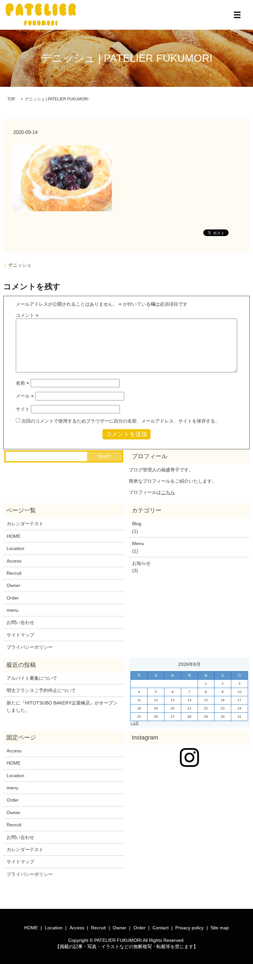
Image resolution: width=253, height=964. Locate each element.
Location (15, 548)
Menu (138, 543)
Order (13, 598)
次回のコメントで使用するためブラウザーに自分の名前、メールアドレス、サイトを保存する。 (120, 421)
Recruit (14, 573)
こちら (168, 492)
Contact (161, 927)
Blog (136, 523)
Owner (13, 585)
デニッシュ (19, 265)
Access (14, 561)
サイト (23, 409)
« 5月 (134, 723)
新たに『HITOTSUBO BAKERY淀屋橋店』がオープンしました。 (62, 706)
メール (25, 395)
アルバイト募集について (32, 678)
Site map (220, 927)
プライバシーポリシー (30, 647)
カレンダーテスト (25, 523)
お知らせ (141, 563)
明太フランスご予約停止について (41, 690)
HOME (13, 536)
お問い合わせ (20, 622)
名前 (22, 383)
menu (12, 610)
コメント (27, 315)
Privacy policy (189, 927)
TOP (11, 99)
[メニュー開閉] (237, 15)
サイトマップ (20, 634)
